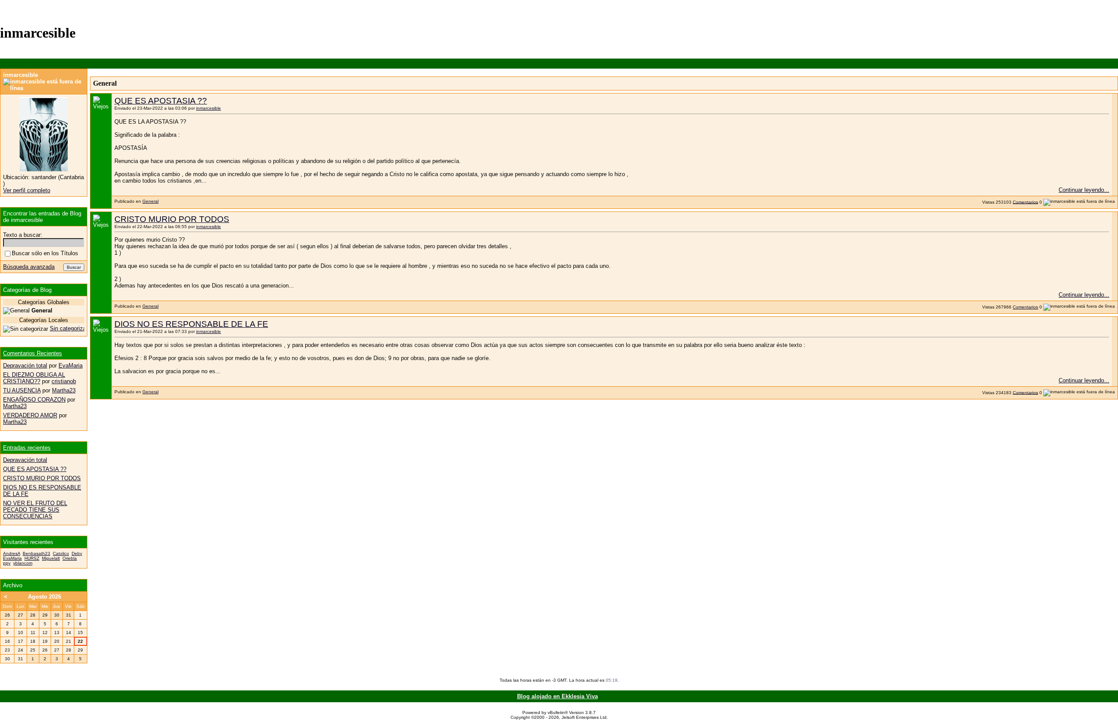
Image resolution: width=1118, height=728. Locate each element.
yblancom (22, 563)
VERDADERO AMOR (30, 415)
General (150, 201)
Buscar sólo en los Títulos (45, 253)
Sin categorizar (69, 328)
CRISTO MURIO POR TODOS (171, 219)
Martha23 (64, 390)
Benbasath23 (36, 553)
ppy (6, 563)
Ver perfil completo (26, 190)
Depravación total (25, 365)
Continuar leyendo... (1084, 190)
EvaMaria (71, 365)
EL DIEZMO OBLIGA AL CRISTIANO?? (34, 378)
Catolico (61, 553)
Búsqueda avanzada (29, 266)
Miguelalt (51, 558)
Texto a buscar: (22, 235)
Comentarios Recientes (32, 353)
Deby (77, 553)
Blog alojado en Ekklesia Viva (557, 696)
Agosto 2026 (44, 596)
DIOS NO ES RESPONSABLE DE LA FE (191, 324)
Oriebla (69, 558)
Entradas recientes (27, 447)
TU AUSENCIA (22, 390)
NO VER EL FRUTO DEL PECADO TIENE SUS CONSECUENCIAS (35, 510)
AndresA (11, 553)
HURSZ (31, 558)
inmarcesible (208, 108)
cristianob (64, 381)
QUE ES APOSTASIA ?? (160, 100)
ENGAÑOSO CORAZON (34, 399)
